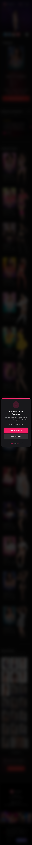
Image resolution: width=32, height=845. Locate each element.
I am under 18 (16, 437)
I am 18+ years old (16, 430)
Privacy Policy (19, 443)
